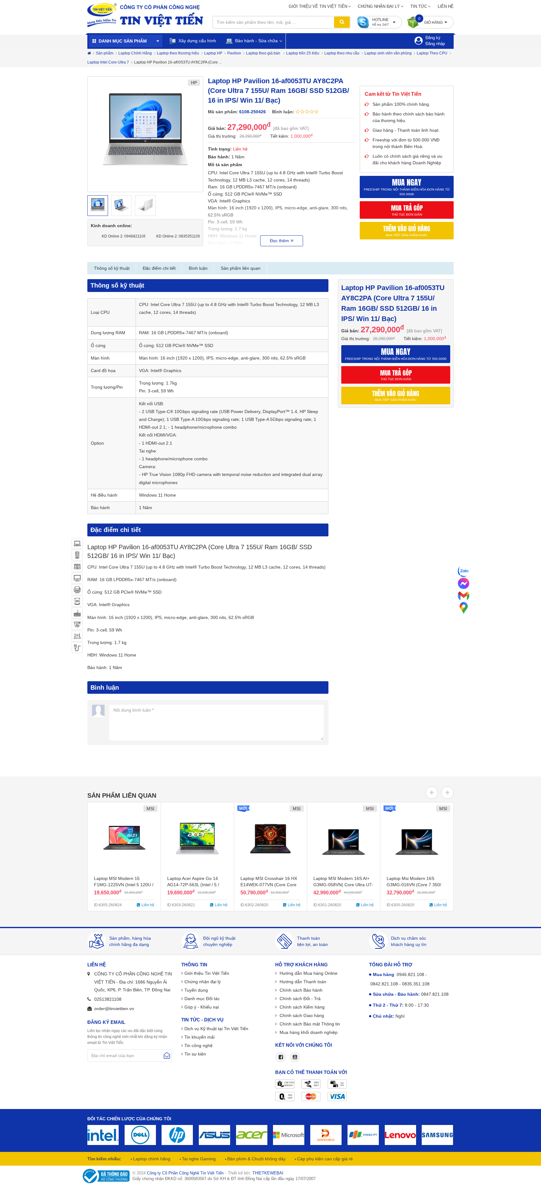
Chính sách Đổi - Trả (299, 998)
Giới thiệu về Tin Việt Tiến (318, 6)
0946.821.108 (410, 974)
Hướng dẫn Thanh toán (302, 981)
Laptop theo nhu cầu (341, 53)
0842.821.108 (384, 983)
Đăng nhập (435, 43)
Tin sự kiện (195, 1053)
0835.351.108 (416, 983)
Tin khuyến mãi (199, 1037)
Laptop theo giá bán (263, 53)
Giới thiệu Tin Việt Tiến (206, 973)
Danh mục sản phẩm (123, 40)
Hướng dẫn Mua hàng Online (307, 973)
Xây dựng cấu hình (196, 40)
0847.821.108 (435, 994)
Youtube (294, 1057)
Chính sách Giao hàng (301, 1015)
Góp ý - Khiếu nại (201, 1007)
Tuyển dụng (196, 990)
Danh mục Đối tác (202, 998)
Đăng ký (433, 37)
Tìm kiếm (342, 22)
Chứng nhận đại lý (379, 6)
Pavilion (234, 53)
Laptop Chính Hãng (135, 53)
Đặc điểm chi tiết (159, 268)
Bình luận (198, 268)
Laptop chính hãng (151, 1158)
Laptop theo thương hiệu (178, 53)
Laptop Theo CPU (432, 53)
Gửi (166, 1055)
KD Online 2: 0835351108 (176, 236)
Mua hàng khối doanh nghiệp (307, 1032)
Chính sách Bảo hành (300, 990)
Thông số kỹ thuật (112, 268)
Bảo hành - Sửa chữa (256, 40)
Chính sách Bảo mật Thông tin (309, 1023)
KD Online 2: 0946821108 (122, 236)
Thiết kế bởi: (255, 1173)
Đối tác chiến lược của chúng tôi (129, 1118)
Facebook (280, 1057)
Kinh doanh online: (111, 225)
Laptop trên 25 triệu (302, 53)
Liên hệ (446, 6)
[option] (145, 134)
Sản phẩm (104, 53)
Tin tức (418, 6)
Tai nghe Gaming (198, 1158)
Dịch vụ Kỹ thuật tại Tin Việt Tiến (216, 1028)
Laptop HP (213, 53)
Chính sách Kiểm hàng (301, 1007)
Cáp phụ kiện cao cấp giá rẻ (324, 1158)
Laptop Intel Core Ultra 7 (108, 62)
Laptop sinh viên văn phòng (388, 53)
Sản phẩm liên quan (240, 268)
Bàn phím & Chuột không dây (256, 1158)
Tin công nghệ (198, 1045)
